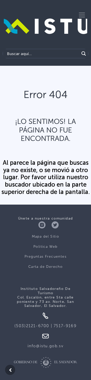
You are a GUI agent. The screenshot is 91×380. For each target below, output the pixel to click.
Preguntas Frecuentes (45, 256)
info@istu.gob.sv (46, 345)
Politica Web (45, 246)
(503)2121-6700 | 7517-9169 (45, 325)
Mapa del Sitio (45, 236)
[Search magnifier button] (83, 53)
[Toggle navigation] (82, 15)
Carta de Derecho (45, 267)
